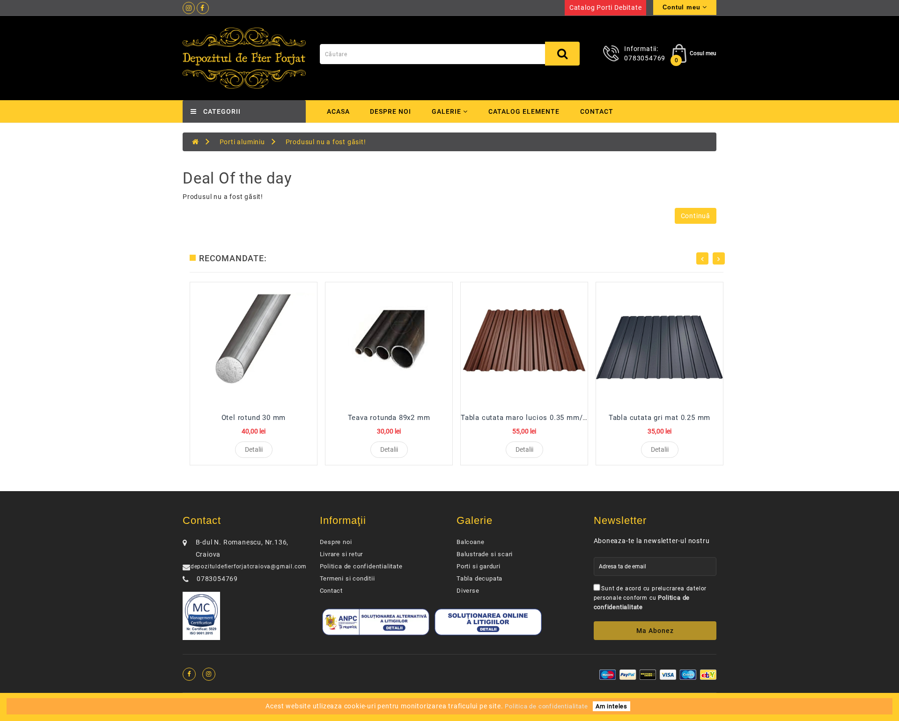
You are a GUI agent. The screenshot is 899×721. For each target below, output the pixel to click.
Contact (596, 111)
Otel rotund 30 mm (253, 417)
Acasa (338, 111)
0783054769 (644, 58)
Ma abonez (655, 630)
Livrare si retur (341, 554)
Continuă (695, 216)
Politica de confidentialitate (361, 566)
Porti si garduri (479, 566)
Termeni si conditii (347, 578)
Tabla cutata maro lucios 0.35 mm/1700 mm (537, 417)
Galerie (447, 111)
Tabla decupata (479, 578)
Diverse (468, 590)
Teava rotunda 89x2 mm (389, 417)
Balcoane (470, 541)
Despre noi (390, 111)
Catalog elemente (524, 111)
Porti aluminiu (242, 142)
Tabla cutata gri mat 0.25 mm (659, 417)
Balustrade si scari (485, 554)
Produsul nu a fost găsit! (326, 142)
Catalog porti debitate (605, 7)
